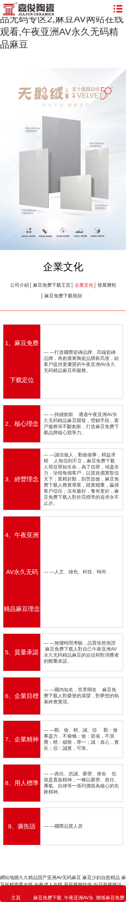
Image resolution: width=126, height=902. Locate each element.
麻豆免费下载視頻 (63, 295)
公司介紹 (19, 285)
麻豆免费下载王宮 (52, 285)
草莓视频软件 (78, 884)
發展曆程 (106, 285)
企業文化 (84, 285)
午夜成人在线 (48, 884)
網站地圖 (9, 877)
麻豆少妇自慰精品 (101, 877)
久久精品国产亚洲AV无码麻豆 (50, 877)
